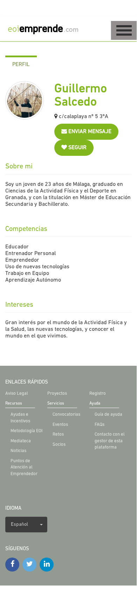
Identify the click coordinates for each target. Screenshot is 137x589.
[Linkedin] (47, 565)
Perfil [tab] (21, 64)
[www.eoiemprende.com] (49, 29)
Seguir (77, 148)
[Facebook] (12, 565)
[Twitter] (29, 565)
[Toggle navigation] (124, 30)
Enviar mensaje (89, 131)
